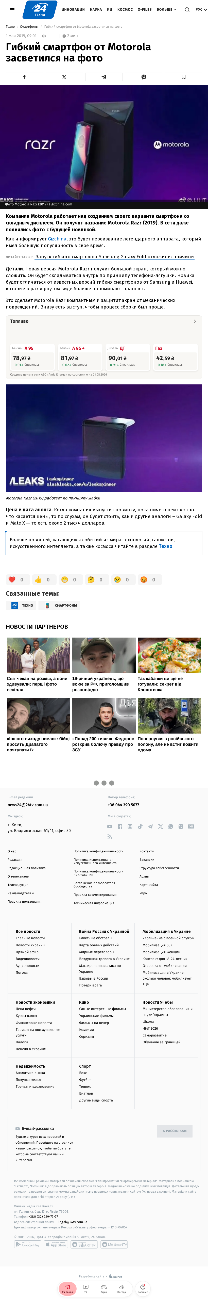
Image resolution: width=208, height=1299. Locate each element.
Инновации (73, 9)
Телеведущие (18, 885)
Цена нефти (26, 1009)
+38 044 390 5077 (123, 805)
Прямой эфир (27, 952)
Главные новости (30, 938)
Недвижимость (30, 1066)
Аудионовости (27, 966)
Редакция (15, 860)
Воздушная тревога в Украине (104, 959)
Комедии (86, 1030)
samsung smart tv (114, 1244)
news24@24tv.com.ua (28, 805)
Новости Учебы (158, 1002)
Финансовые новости (34, 1023)
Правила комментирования (95, 895)
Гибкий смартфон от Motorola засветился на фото (83, 26)
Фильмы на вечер (94, 1023)
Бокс (83, 1073)
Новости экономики (35, 1002)
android (27, 1244)
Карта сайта (149, 885)
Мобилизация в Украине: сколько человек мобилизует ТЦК (167, 978)
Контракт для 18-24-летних (165, 959)
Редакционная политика (27, 868)
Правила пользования (25, 901)
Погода (22, 972)
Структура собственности (159, 868)
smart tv (84, 1244)
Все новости (28, 931)
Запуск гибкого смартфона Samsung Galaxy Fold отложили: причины (114, 256)
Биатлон (86, 1093)
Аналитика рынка (30, 1073)
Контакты (147, 851)
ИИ (109, 9)
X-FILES (145, 9)
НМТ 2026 (150, 1028)
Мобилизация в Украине (167, 931)
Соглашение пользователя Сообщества (94, 885)
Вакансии (147, 860)
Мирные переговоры (96, 952)
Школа (148, 1021)
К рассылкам (175, 1131)
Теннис (85, 1086)
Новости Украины (30, 945)
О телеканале (18, 876)
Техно (11, 26)
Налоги (22, 1042)
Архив (144, 876)
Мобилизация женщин (161, 952)
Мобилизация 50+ (157, 945)
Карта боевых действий (99, 945)
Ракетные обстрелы (95, 938)
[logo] (40, 10)
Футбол (85, 1080)
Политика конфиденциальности (99, 851)
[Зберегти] (183, 77)
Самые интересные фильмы (102, 1009)
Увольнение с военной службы (168, 938)
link (109, 826)
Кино (84, 1002)
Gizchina (57, 239)
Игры (144, 893)
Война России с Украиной (104, 931)
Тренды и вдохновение (35, 1086)
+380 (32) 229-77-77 (43, 1217)
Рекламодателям (21, 893)
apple (56, 1244)
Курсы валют (26, 1016)
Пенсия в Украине (31, 1049)
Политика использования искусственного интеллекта (95, 861)
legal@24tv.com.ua (73, 1222)
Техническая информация (94, 903)
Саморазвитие (155, 1035)
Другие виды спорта (96, 1100)
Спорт (85, 1066)
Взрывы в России (93, 978)
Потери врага (90, 985)
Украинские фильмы (96, 1016)
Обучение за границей (161, 1042)
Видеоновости (28, 959)
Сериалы (86, 1036)
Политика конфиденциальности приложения (99, 873)
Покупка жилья (28, 1080)
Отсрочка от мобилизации (165, 966)
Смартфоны (29, 26)
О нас (12, 851)
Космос (125, 9)
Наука (96, 9)
